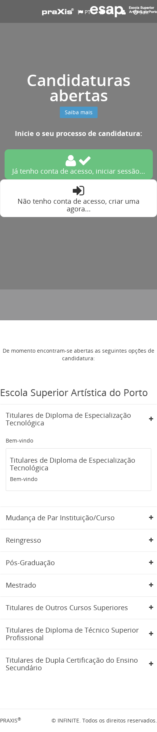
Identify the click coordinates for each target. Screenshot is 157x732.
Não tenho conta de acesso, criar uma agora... (78, 205)
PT (87, 12)
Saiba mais (79, 112)
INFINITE (68, 720)
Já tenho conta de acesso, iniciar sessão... (78, 171)
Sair (143, 12)
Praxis (10, 720)
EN (109, 12)
